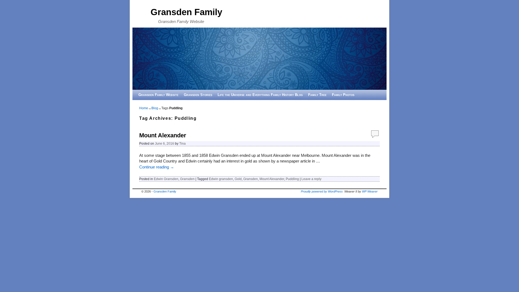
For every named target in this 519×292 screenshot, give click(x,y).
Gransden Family (186, 12)
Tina (182, 143)
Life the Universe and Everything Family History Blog (260, 95)
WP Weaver (370, 191)
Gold (238, 179)
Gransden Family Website (158, 95)
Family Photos (343, 95)
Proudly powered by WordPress (322, 191)
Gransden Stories (198, 95)
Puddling (292, 179)
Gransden (187, 179)
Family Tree (317, 95)
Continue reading (156, 167)
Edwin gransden (221, 179)
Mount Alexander (162, 135)
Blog (154, 108)
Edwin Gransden (166, 179)
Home (143, 108)
